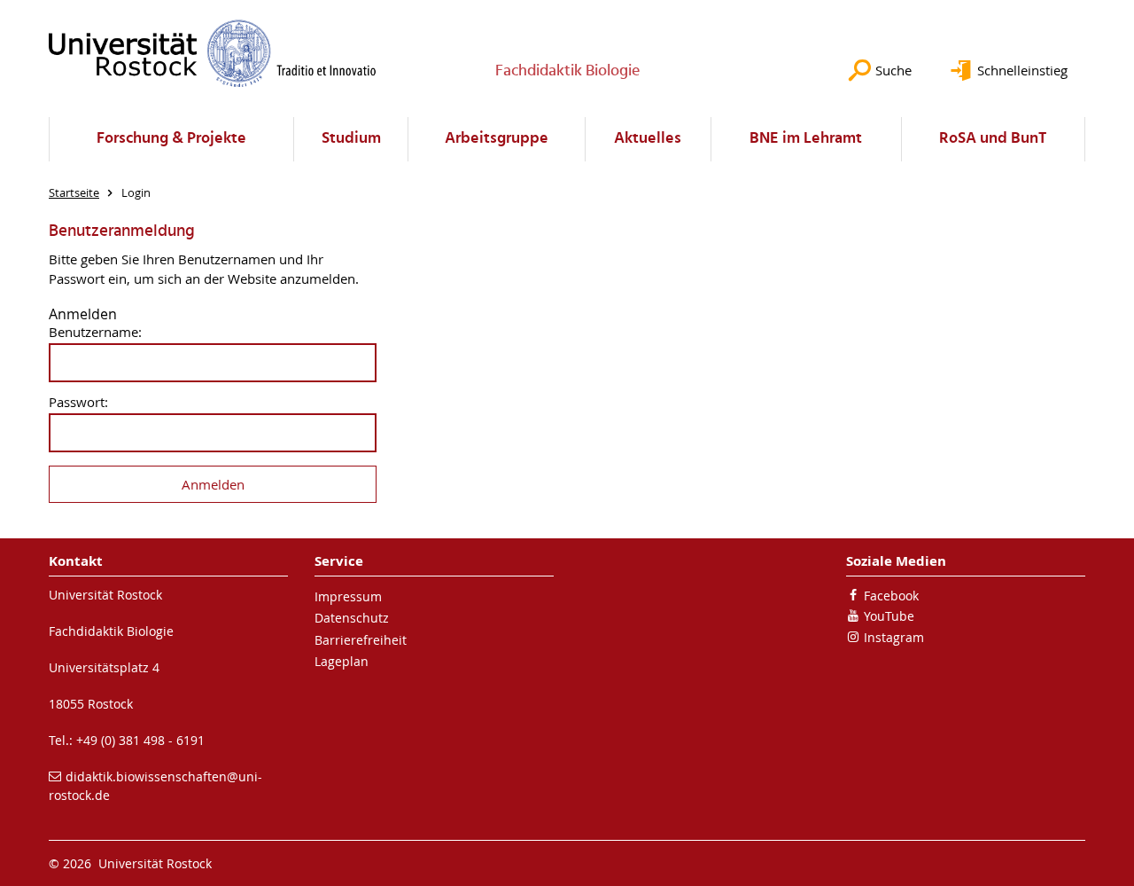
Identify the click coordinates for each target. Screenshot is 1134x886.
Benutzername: (95, 332)
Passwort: (78, 402)
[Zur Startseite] (213, 53)
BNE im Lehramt (806, 139)
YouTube (889, 616)
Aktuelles (647, 139)
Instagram (894, 637)
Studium (351, 139)
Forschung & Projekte (171, 139)
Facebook (891, 595)
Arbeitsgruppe (496, 139)
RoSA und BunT (992, 139)
